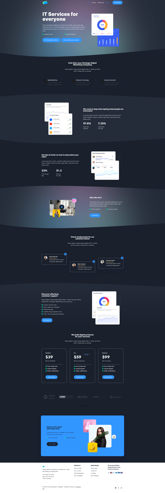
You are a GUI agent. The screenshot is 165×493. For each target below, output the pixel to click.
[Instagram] (121, 488)
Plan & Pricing (77, 468)
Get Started (117, 2)
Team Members (95, 476)
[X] (118, 488)
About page (94, 468)
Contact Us (93, 471)
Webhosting (101, 2)
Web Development (79, 473)
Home (89, 2)
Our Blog (93, 473)
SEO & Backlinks (78, 476)
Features (94, 2)
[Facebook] (115, 488)
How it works (77, 471)
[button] (61, 207)
